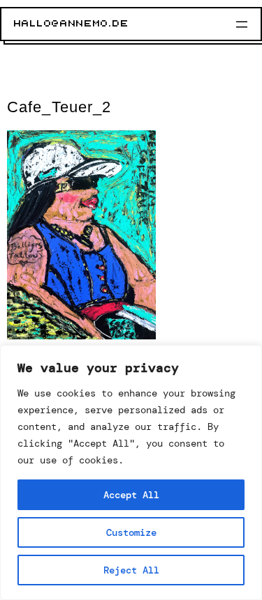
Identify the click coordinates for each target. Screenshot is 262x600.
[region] (131, 472)
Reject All (131, 570)
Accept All (131, 495)
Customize (131, 532)
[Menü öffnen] (241, 24)
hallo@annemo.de (71, 23)
